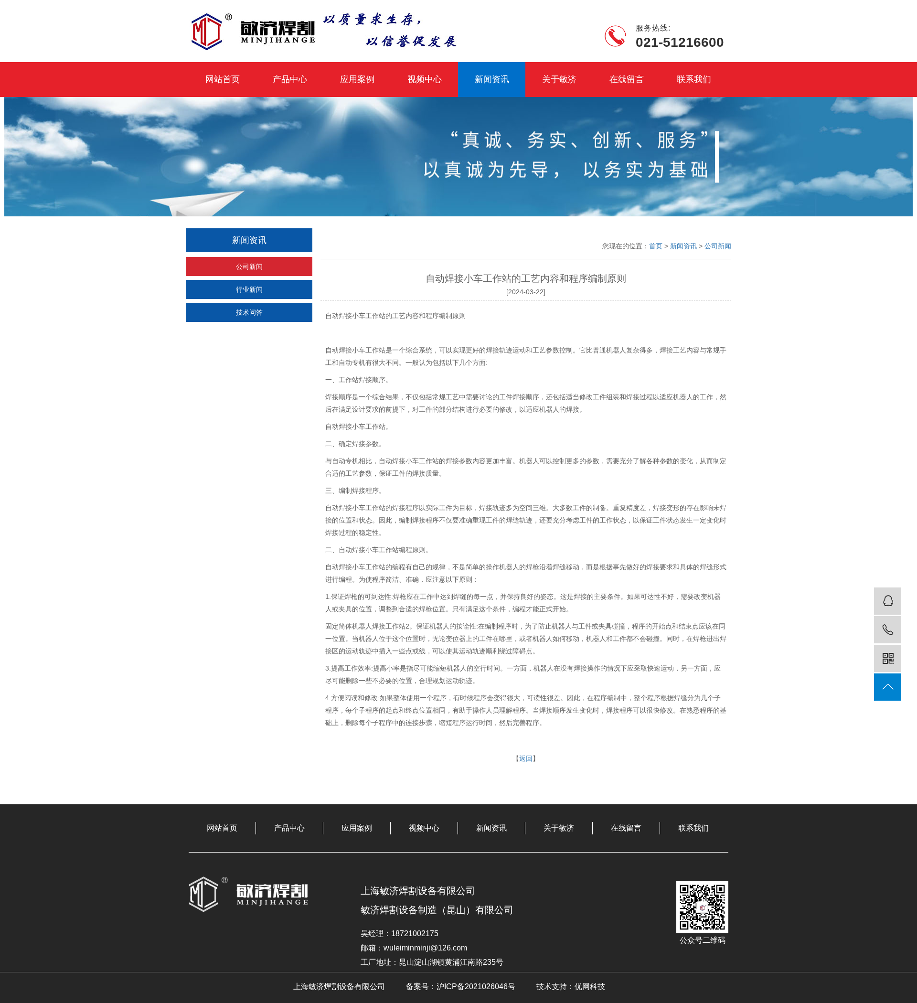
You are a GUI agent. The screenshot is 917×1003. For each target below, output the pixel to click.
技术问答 (249, 312)
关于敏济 (559, 79)
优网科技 (590, 986)
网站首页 (222, 79)
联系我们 (694, 79)
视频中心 (424, 79)
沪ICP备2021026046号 (476, 986)
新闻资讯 (492, 79)
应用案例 (357, 79)
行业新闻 (249, 289)
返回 (526, 758)
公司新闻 (249, 266)
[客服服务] (887, 601)
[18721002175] (887, 629)
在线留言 (626, 79)
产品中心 (290, 79)
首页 (655, 246)
